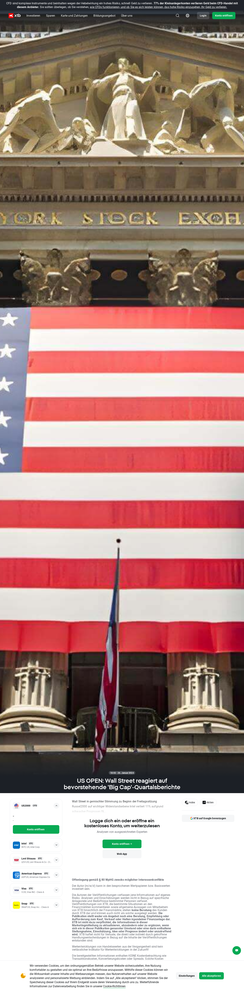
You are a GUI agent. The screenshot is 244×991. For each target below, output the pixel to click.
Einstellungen (187, 975)
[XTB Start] (15, 15)
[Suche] (177, 15)
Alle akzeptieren (211, 975)
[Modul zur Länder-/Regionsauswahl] (187, 15)
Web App (122, 854)
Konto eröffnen (224, 15)
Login (203, 15)
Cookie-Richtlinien (114, 986)
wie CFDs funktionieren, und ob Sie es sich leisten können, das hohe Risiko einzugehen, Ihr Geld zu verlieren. (158, 7)
